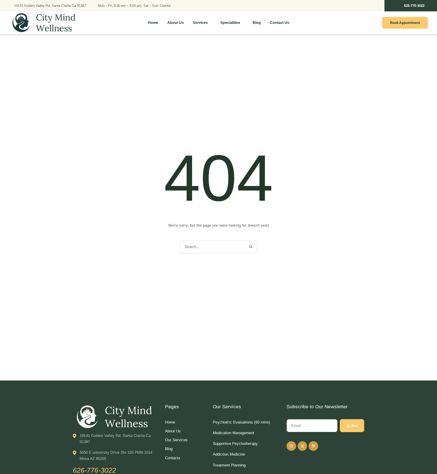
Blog (169, 449)
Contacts (172, 458)
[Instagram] (291, 446)
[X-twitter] (302, 446)
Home (170, 422)
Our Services (176, 440)
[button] (410, 5)
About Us (173, 431)
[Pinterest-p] (313, 446)
